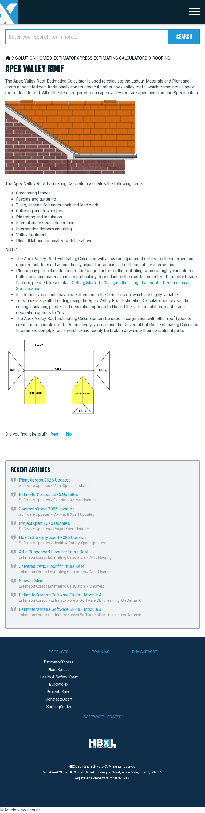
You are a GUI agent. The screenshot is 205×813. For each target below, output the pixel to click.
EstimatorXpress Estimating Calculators (100, 58)
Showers (96, 586)
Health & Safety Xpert (59, 677)
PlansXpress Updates (71, 485)
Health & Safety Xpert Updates (79, 543)
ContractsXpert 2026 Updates (46, 508)
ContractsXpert (58, 699)
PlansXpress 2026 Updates (45, 480)
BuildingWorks (58, 706)
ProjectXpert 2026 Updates (44, 523)
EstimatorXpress (33, 600)
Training (101, 652)
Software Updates (34, 485)
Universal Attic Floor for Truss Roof (52, 566)
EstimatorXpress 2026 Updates (48, 494)
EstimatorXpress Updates (75, 500)
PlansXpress (59, 669)
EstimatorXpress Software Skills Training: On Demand (96, 600)
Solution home (32, 58)
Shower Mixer (32, 580)
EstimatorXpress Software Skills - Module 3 (60, 609)
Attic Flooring (100, 557)
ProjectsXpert (59, 691)
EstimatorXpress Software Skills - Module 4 (60, 594)
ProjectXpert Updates (71, 529)
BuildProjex (58, 684)
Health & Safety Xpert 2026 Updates (53, 537)
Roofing (161, 58)
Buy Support (144, 652)
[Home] (7, 58)
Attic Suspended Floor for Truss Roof (54, 551)
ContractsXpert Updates (73, 514)
